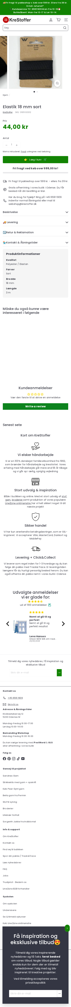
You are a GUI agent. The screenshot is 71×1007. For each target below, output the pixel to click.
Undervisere (9, 910)
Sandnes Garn (11, 775)
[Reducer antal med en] (6, 145)
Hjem (5, 95)
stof (64, 496)
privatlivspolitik (35, 983)
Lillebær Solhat (11, 815)
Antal (6, 138)
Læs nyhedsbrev (12, 862)
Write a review (35, 406)
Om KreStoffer (10, 836)
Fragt (23, 151)
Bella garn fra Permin (14, 795)
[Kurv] (58, 20)
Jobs (5, 875)
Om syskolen (10, 903)
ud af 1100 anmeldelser (33, 605)
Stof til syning (10, 802)
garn (8, 499)
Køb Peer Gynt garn (13, 788)
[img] (35, 601)
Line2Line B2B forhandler (16, 888)
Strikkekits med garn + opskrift (19, 782)
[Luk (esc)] (67, 928)
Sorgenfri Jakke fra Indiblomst (19, 821)
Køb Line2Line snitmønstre (17, 923)
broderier (17, 499)
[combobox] (35, 28)
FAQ (5, 869)
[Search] (65, 27)
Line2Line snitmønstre (18, 503)
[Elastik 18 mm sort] (23, 343)
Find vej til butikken (13, 849)
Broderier (8, 808)
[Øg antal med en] (16, 145)
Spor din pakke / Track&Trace (19, 856)
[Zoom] (57, 83)
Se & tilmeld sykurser (14, 916)
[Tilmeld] (59, 993)
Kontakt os (8, 842)
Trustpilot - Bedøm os (14, 882)
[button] (8, 623)
